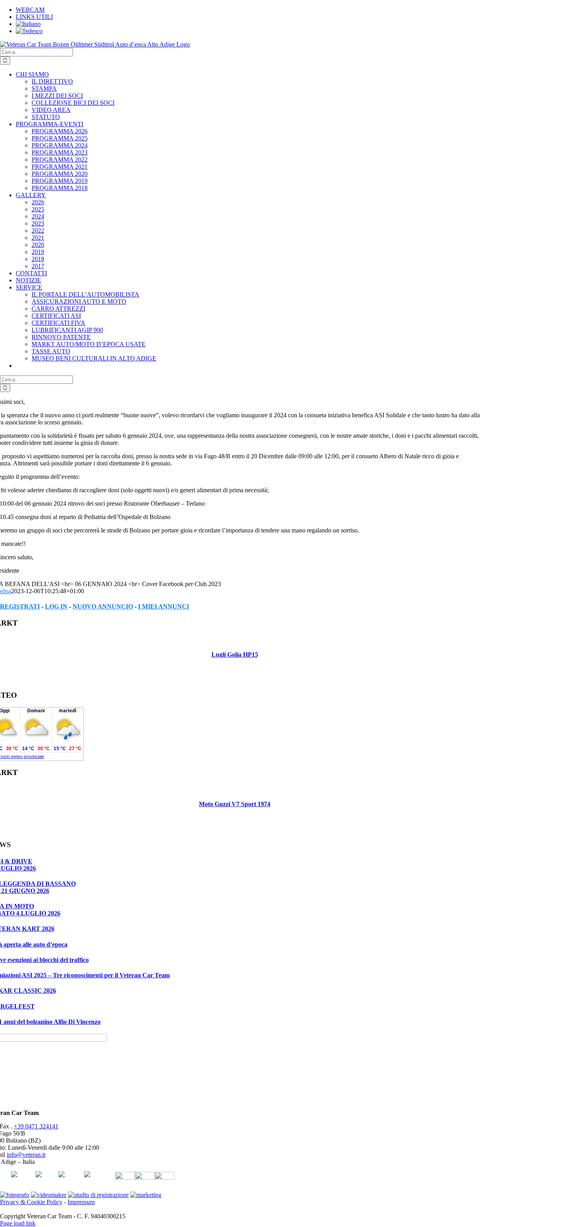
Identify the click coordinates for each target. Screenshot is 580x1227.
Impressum (81, 1202)
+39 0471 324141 (36, 1126)
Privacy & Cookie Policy (31, 1202)
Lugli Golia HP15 (234, 654)
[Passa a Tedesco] (29, 31)
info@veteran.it (26, 1154)
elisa (5, 591)
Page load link (18, 1223)
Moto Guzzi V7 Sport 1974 (234, 804)
